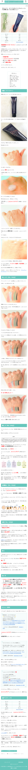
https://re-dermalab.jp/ (19, 709)
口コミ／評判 (12, 85)
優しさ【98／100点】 (14, 78)
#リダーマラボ (20, 620)
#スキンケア (21, 681)
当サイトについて (14, 764)
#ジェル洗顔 (9, 623)
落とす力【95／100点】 (14, 76)
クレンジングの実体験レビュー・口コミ (9, 750)
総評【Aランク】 (13, 86)
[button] (25, 392)
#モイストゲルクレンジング (15, 651)
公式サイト (3, 539)
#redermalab (14, 620)
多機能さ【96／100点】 (14, 79)
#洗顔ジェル (14, 623)
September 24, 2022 (18, 655)
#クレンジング (16, 621)
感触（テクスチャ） (14, 75)
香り (11, 82)
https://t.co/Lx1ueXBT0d (15, 680)
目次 (12, 73)
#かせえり (10, 682)
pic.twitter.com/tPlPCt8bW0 (9, 624)
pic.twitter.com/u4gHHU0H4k (15, 653)
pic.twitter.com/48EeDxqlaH (17, 682)
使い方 (11, 83)
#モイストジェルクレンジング (10, 681)
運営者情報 (20, 762)
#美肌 (18, 681)
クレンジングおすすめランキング (18, 664)
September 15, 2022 (20, 685)
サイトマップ (7, 762)
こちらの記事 (4, 732)
